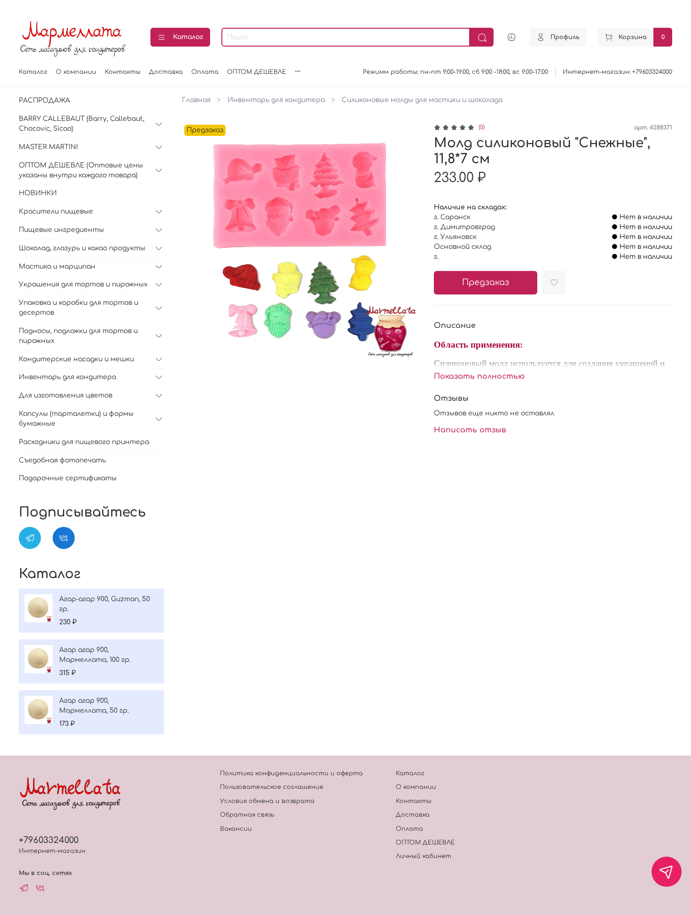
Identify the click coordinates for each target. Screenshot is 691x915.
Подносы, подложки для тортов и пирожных (78, 335)
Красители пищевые (56, 211)
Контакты (123, 72)
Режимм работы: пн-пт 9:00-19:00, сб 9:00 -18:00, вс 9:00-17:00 (455, 72)
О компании (76, 72)
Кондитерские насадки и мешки (76, 359)
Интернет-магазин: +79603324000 (617, 72)
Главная (196, 99)
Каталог (188, 36)
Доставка (166, 72)
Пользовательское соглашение (271, 787)
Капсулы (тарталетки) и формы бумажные (76, 418)
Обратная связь (247, 815)
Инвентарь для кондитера (276, 99)
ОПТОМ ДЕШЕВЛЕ (256, 72)
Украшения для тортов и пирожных (83, 284)
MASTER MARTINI (48, 147)
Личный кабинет (423, 856)
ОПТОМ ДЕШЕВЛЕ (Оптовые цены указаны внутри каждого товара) (81, 170)
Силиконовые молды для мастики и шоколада (422, 99)
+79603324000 (49, 840)
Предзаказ (485, 282)
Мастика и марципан (57, 266)
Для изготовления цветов (65, 395)
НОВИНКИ (38, 193)
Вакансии (236, 829)
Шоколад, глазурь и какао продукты (82, 248)
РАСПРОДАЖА (44, 100)
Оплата (205, 72)
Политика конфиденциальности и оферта (291, 773)
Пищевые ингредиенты (61, 229)
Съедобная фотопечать (62, 460)
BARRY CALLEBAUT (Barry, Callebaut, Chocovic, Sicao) (81, 123)
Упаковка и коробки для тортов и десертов (78, 307)
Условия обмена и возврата (267, 801)
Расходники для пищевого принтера (84, 442)
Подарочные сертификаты (68, 478)
